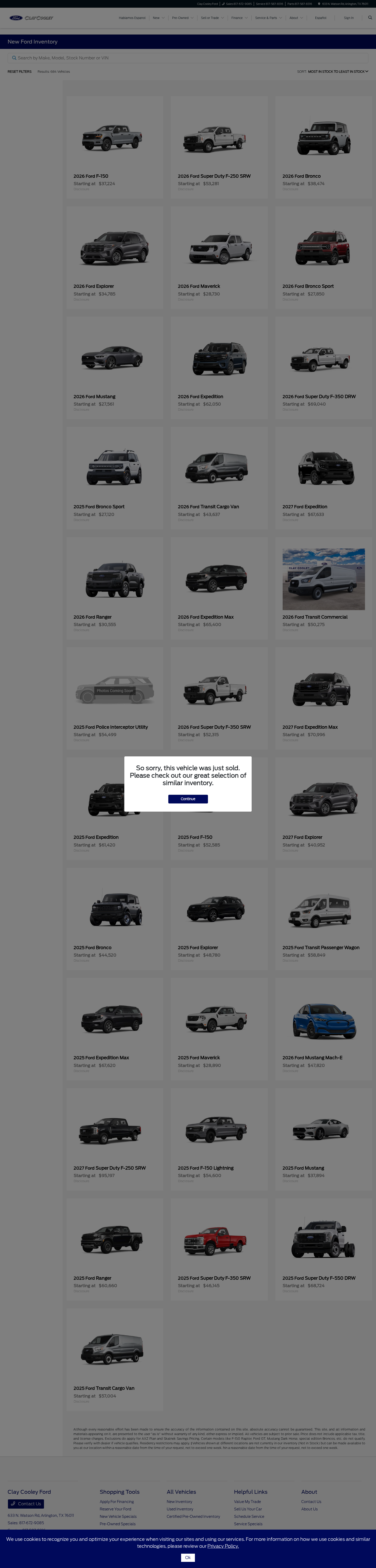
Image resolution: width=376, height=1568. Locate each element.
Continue (188, 799)
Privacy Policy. (223, 1546)
